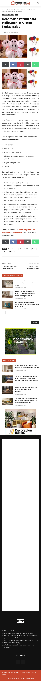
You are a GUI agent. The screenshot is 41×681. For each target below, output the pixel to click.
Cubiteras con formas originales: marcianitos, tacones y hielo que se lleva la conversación (26, 400)
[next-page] (6, 312)
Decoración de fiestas (13, 10)
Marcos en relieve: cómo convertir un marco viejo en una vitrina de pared (27, 283)
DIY (16, 14)
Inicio (3, 10)
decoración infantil (25, 249)
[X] (23, 662)
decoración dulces (13, 249)
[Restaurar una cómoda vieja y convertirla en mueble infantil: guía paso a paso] (7, 305)
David (6, 32)
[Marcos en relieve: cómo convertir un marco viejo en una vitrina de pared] (7, 284)
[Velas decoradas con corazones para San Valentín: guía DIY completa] (7, 390)
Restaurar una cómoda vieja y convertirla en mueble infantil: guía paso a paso (27, 304)
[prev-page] (3, 312)
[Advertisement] (20, 525)
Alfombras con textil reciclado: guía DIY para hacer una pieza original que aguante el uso (25, 293)
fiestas (34, 249)
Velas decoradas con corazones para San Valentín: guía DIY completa (26, 389)
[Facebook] (18, 662)
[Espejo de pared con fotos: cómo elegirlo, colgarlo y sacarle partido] (7, 368)
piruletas (16, 252)
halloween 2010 (7, 252)
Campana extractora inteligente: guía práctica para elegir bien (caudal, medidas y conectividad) (26, 378)
